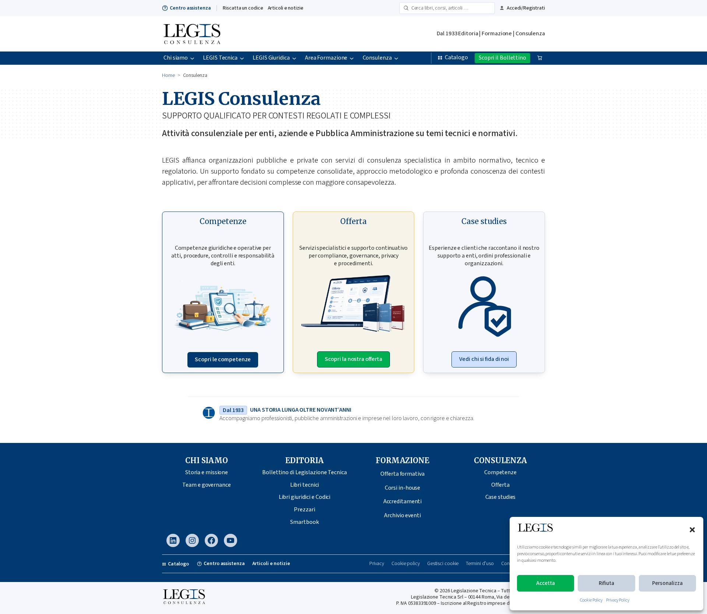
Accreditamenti (402, 501)
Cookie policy (405, 564)
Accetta (545, 583)
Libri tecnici (304, 485)
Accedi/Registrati (526, 8)
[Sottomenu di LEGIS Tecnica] (242, 58)
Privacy (376, 564)
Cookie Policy (591, 600)
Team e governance (206, 485)
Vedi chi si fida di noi (484, 359)
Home (168, 75)
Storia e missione (206, 472)
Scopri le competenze (223, 359)
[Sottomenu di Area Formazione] (351, 58)
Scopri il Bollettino (502, 58)
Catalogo (456, 57)
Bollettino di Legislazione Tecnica (304, 472)
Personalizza (667, 583)
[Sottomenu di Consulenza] (396, 58)
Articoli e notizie (285, 8)
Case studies (500, 497)
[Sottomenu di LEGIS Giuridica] (294, 58)
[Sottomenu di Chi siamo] (192, 58)
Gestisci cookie (443, 564)
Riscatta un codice (243, 8)
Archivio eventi (402, 515)
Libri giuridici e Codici (305, 497)
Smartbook (304, 522)
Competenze (500, 472)
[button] (692, 529)
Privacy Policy (617, 600)
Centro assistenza (190, 8)
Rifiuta (606, 583)
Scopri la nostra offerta (354, 359)
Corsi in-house (403, 488)
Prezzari (304, 509)
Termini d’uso (480, 564)
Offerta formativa (402, 474)
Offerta (500, 485)
